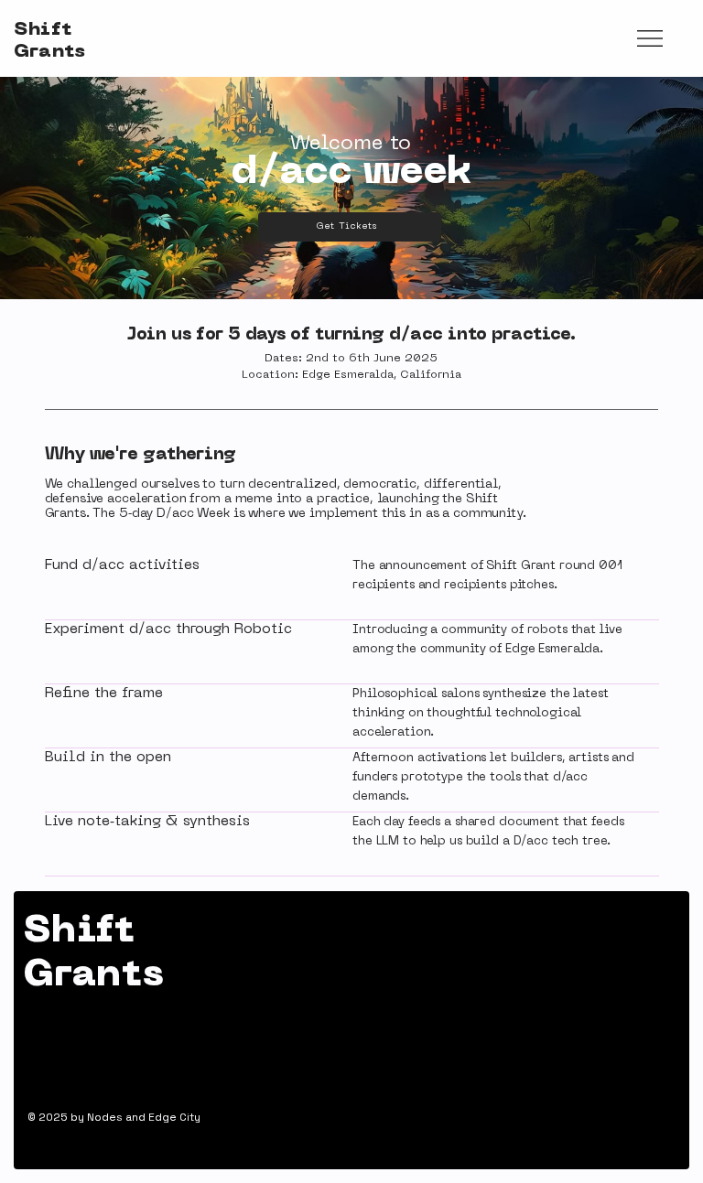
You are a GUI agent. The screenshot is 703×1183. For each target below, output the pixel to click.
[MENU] (650, 39)
